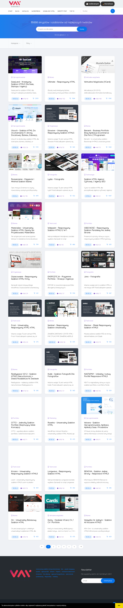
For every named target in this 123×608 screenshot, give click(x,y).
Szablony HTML (49, 11)
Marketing (53, 418)
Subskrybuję (108, 581)
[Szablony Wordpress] (108, 4)
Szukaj (82, 29)
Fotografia (53, 175)
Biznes (52, 77)
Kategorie (15, 43)
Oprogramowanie (19, 77)
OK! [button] (119, 605)
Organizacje (54, 126)
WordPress (36, 11)
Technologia (90, 175)
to (67, 35)
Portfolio (89, 223)
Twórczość (53, 223)
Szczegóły (19, 68)
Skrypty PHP (62, 11)
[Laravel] (14, 4)
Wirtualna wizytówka (93, 77)
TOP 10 (72, 11)
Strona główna (59, 35)
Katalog (25, 11)
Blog (17, 11)
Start (10, 11)
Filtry (28, 43)
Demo (32, 68)
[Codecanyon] (92, 4)
